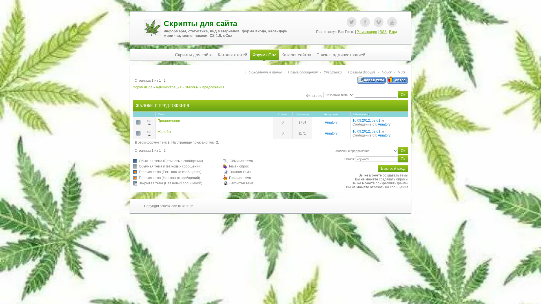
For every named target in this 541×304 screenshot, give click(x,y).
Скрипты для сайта (200, 23)
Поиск (387, 72)
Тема (161, 114)
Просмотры (302, 114)
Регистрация (367, 32)
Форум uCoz (142, 87)
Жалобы (164, 132)
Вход (393, 32)
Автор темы (331, 114)
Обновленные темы (265, 72)
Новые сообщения (303, 72)
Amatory (331, 122)
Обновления (360, 114)
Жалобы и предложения (204, 87)
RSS (383, 32)
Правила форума (362, 72)
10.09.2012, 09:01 (366, 120)
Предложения (169, 121)
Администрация (168, 87)
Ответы (282, 114)
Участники (333, 72)
